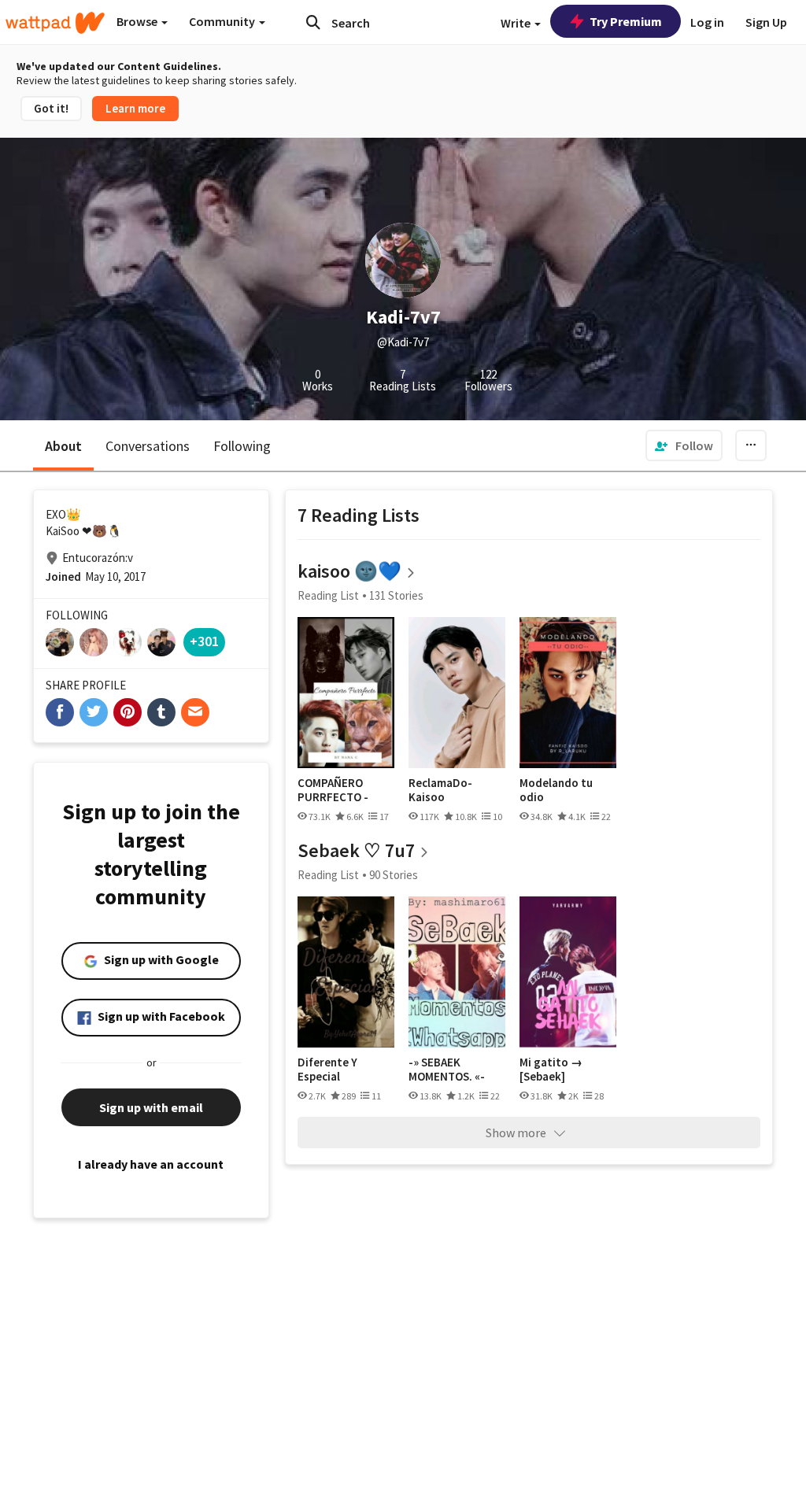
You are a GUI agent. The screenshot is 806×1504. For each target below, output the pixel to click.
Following (242, 446)
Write (517, 23)
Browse (138, 21)
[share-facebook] (60, 712)
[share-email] (195, 712)
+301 (204, 641)
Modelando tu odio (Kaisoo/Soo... (556, 790)
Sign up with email (151, 1107)
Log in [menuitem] (707, 22)
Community (223, 21)
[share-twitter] (93, 712)
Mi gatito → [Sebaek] (550, 1069)
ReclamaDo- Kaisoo (440, 790)
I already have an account (151, 1164)
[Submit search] (313, 22)
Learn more (135, 108)
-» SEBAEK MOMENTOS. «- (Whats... (447, 1069)
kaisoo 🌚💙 (349, 571)
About (63, 446)
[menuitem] (684, 445)
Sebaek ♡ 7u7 (356, 850)
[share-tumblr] (161, 712)
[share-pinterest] (127, 712)
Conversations (147, 446)
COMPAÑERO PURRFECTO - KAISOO (333, 790)
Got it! (51, 108)
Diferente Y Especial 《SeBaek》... (333, 1069)
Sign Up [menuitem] (766, 22)
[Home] (55, 23)
